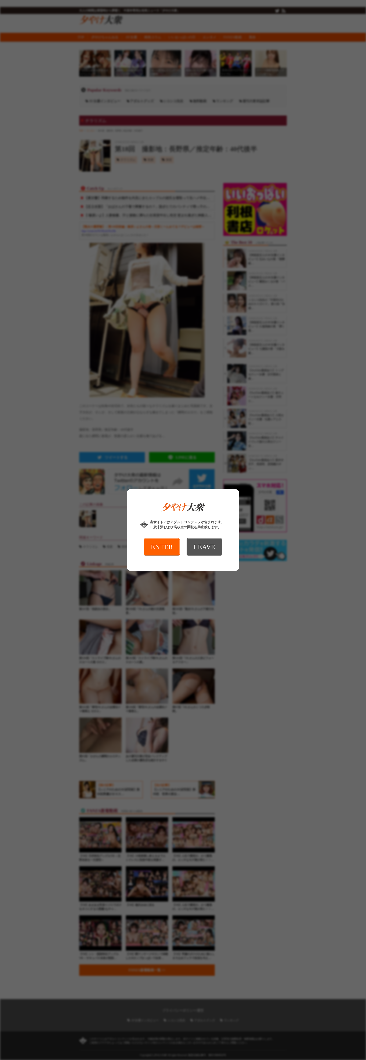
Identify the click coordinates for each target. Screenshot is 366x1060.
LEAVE (204, 547)
